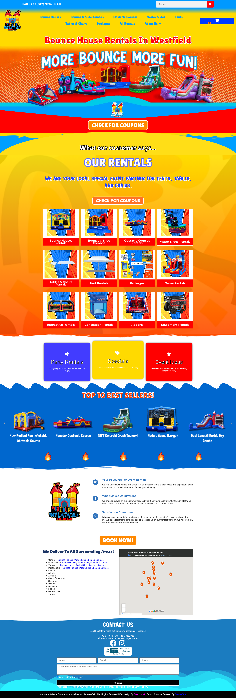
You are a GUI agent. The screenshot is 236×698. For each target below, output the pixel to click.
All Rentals (127, 24)
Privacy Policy (114, 687)
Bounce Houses (50, 17)
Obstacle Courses (125, 17)
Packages (103, 24)
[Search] (210, 4)
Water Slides (156, 17)
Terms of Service (133, 687)
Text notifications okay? (71, 677)
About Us (151, 24)
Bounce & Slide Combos (87, 17)
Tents (178, 17)
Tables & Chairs (76, 24)
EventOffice (180, 694)
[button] (5, 423)
